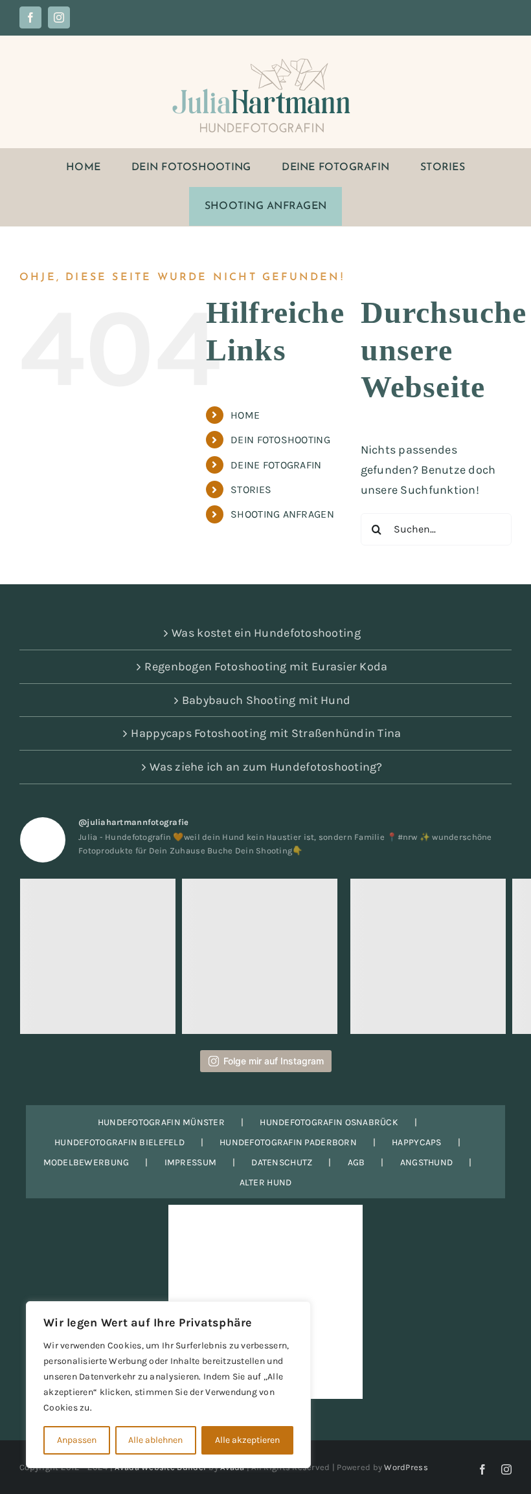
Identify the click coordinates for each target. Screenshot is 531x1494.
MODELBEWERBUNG (86, 1162)
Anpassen (76, 1439)
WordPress (405, 1467)
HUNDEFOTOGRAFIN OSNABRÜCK (329, 1122)
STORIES (251, 489)
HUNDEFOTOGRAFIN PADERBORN (288, 1142)
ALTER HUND (266, 1182)
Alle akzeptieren (247, 1439)
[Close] (297, 1312)
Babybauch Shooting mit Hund (266, 700)
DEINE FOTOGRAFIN (276, 465)
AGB (356, 1162)
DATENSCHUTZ (281, 1162)
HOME (245, 415)
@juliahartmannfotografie (133, 822)
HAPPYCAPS (416, 1142)
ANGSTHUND (426, 1162)
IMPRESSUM (190, 1162)
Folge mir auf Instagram (273, 1060)
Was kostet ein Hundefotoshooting (266, 633)
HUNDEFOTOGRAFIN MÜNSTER (161, 1122)
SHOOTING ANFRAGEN (282, 514)
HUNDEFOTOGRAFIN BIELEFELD (119, 1142)
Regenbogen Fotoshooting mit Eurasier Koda (265, 666)
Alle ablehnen (155, 1439)
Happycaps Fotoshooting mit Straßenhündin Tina (266, 733)
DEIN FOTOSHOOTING (280, 440)
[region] (168, 1384)
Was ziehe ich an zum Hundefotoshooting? (266, 767)
